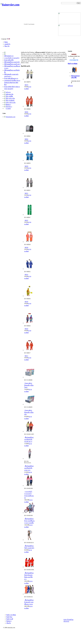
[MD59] (29, 160)
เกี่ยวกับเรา (9, 106)
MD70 (26, 85)
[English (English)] (7, 39)
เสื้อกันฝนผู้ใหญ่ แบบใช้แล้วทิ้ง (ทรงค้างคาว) (29, 439)
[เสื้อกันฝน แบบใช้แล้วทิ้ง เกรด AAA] (29, 458)
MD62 (26, 139)
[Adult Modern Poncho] (29, 106)
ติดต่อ (6, 42)
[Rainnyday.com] (10, 4)
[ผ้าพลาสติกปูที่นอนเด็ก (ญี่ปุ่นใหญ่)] (29, 377)
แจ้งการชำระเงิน (10, 102)
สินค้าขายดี (9, 619)
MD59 (26, 166)
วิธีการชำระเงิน (10, 98)
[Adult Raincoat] (29, 567)
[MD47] (29, 214)
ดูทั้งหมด (70, 85)
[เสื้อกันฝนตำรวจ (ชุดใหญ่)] (29, 350)
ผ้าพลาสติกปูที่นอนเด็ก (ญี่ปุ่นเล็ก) (28, 412)
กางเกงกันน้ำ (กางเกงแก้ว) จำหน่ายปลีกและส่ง (29, 495)
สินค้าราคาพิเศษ (72, 63)
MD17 (26, 356)
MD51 (26, 193)
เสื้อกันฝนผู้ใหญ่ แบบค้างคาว (12, 64)
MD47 (26, 220)
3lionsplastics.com (10, 117)
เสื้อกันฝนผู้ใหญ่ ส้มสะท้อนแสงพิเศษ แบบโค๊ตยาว (29, 576)
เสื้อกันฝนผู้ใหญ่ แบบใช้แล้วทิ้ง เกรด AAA (29, 468)
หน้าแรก (8, 92)
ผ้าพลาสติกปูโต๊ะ (9, 60)
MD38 (26, 247)
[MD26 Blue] (29, 323)
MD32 (26, 274)
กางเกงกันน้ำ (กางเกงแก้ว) (11, 58)
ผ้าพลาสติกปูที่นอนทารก (11, 78)
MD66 (26, 112)
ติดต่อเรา (8, 104)
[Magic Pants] (29, 485)
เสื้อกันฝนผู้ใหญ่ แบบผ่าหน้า (12, 62)
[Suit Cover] (29, 133)
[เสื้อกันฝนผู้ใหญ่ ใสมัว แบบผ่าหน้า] (29, 539)
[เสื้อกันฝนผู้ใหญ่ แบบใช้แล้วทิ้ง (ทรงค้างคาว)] (29, 431)
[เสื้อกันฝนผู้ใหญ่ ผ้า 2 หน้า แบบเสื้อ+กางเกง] (29, 594)
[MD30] (29, 296)
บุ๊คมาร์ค (6, 46)
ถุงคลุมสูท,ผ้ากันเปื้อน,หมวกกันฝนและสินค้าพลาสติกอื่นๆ (12, 82)
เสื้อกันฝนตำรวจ (8, 56)
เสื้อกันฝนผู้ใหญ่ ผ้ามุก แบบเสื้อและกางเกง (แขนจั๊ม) (29, 521)
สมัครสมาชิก (9, 94)
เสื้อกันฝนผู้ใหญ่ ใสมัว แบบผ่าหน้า (29, 547)
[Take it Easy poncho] (29, 79)
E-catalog (8, 108)
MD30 (26, 301)
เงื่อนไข (8, 623)
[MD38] (29, 241)
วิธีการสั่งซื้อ (9, 96)
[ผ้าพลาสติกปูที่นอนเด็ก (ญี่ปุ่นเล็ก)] (29, 404)
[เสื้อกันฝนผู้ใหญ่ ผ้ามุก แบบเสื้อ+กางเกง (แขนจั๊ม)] (29, 512)
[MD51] (29, 187)
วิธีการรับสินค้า (10, 100)
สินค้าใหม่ (9, 617)
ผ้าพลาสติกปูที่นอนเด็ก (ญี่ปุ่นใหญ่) (28, 385)
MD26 (26, 328)
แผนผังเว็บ (7, 44)
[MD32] (29, 269)
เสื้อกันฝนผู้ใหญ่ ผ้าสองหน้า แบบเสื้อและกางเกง (29, 602)
